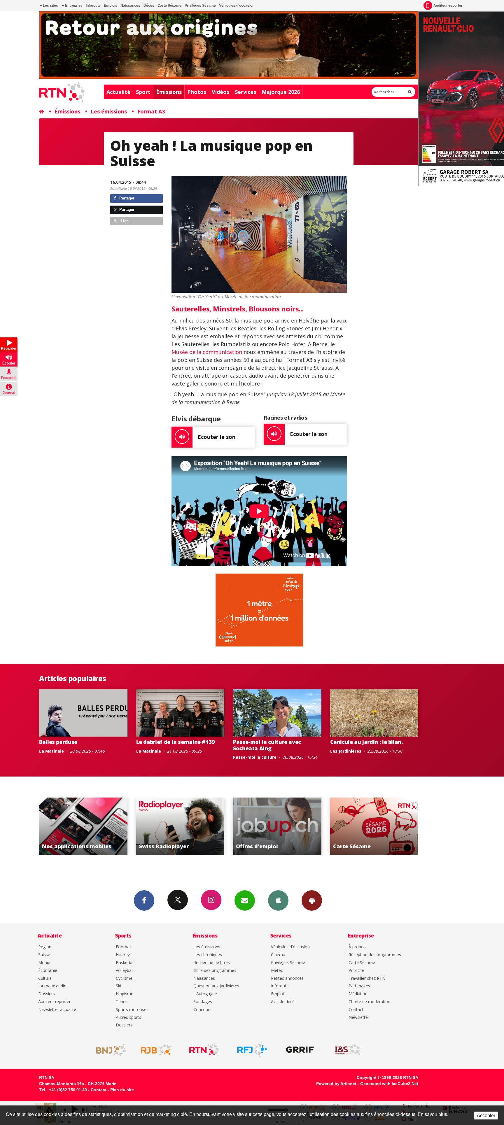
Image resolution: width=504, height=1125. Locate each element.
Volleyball (124, 970)
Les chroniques (207, 954)
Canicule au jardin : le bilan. (366, 741)
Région (44, 946)
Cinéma (278, 954)
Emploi (277, 993)
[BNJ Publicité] (108, 1050)
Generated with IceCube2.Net (389, 1083)
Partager (126, 198)
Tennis (122, 1001)
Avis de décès (284, 1001)
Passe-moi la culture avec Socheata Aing (267, 745)
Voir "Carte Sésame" (277, 826)
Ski (118, 986)
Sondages (202, 1001)
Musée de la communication (207, 351)
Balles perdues (58, 741)
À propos (357, 946)
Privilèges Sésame (200, 5)
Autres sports (128, 1017)
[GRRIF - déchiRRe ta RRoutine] (300, 1050)
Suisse (44, 954)
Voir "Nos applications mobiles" (374, 826)
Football (123, 946)
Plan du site (122, 1089)
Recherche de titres (211, 962)
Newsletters (245, 900)
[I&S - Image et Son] (348, 1050)
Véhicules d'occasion (236, 5)
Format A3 (151, 111)
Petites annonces (287, 978)
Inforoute (93, 5)
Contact (356, 1009)
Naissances (130, 5)
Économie (47, 970)
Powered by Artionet (336, 1083)
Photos (196, 91)
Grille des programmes (214, 970)
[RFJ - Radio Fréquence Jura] (252, 1050)
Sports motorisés (132, 1009)
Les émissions (109, 111)
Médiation (358, 993)
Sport (143, 91)
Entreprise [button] (73, 5)
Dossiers (46, 993)
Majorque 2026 (281, 91)
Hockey (123, 954)
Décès (149, 5)
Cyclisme (124, 978)
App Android (312, 900)
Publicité (356, 970)
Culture (45, 978)
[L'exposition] (259, 234)
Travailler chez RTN (367, 978)
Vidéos (220, 91)
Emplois (110, 5)
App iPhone (278, 900)
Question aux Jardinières (216, 986)
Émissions (169, 91)
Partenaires (359, 986)
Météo (277, 970)
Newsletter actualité (57, 1009)
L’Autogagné (205, 993)
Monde (45, 962)
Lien (124, 221)
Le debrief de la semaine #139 (175, 741)
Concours (202, 1009)
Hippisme (124, 993)
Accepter (486, 1115)
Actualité (118, 91)
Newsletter (359, 1017)
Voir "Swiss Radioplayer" (83, 826)
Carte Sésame (169, 5)
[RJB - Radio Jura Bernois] (156, 1050)
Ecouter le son (216, 436)
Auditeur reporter (54, 1001)
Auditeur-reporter (448, 5)
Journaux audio (52, 986)
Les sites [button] (50, 5)
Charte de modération (369, 1001)
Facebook (144, 900)
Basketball (125, 962)
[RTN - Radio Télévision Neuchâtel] (204, 1050)
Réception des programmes (375, 954)
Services (245, 91)
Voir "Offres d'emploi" (180, 826)
